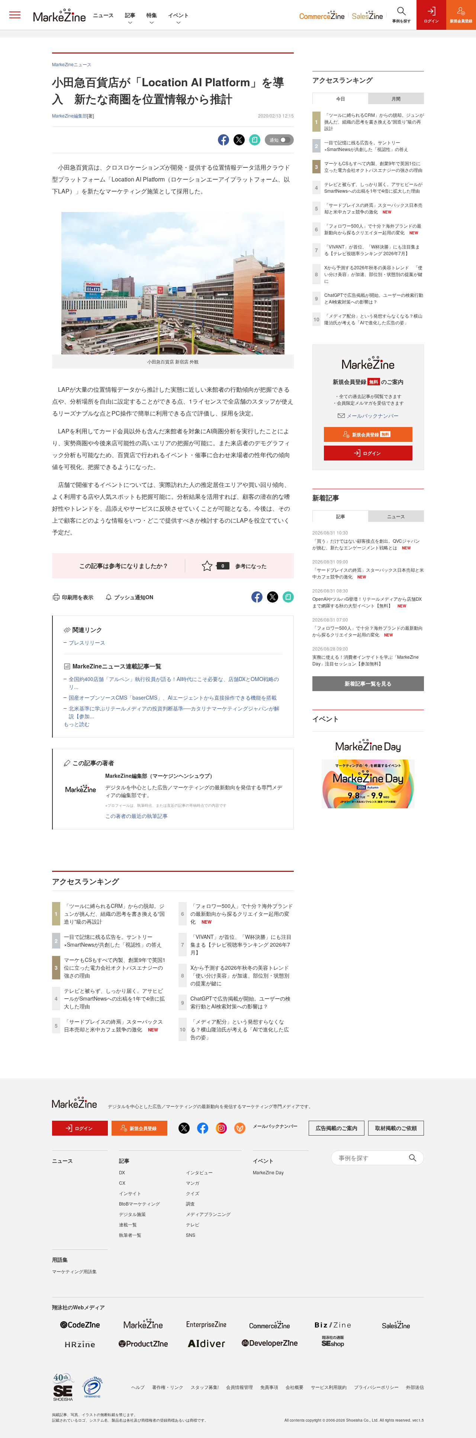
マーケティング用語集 (74, 1271)
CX (122, 1182)
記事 (130, 15)
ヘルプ (138, 1387)
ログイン (372, 453)
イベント (178, 15)
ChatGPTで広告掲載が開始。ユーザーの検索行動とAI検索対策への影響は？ (240, 1002)
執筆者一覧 (130, 1235)
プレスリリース (87, 642)
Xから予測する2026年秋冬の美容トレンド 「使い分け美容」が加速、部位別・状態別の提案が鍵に (242, 975)
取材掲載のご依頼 (396, 1128)
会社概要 (294, 1387)
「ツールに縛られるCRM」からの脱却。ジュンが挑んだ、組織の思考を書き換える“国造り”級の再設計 (114, 913)
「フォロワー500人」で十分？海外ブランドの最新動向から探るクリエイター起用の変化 (241, 913)
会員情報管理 (239, 1387)
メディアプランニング (208, 1214)
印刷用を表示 (77, 597)
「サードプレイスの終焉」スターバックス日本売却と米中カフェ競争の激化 (113, 1025)
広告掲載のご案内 (336, 1128)
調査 (190, 1203)
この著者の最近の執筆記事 (136, 815)
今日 (340, 98)
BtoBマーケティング (139, 1203)
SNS (190, 1235)
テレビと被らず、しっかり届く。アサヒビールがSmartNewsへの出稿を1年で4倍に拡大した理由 (114, 998)
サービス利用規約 (329, 1387)
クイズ (192, 1193)
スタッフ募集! (205, 1387)
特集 (152, 15)
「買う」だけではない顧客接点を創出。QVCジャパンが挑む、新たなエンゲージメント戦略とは (366, 544)
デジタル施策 (132, 1214)
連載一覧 (128, 1224)
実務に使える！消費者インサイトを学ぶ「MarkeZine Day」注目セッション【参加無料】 (365, 660)
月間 (396, 98)
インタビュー (199, 1172)
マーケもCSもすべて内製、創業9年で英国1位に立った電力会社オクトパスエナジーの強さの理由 (114, 967)
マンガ (192, 1182)
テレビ (192, 1224)
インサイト (130, 1193)
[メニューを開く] (15, 15)
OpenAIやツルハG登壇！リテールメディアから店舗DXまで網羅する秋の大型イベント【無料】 (367, 602)
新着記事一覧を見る (368, 683)
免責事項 (269, 1387)
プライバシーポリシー (376, 1387)
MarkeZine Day (268, 1172)
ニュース (103, 15)
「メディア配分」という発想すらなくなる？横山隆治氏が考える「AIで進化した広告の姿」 (239, 1029)
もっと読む (77, 724)
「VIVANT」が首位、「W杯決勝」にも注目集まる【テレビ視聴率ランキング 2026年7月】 (241, 944)
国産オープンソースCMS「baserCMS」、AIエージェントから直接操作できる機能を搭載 (173, 697)
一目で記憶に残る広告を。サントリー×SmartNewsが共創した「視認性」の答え (113, 940)
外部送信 (415, 1387)
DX (122, 1172)
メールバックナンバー (373, 415)
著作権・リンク (167, 1387)
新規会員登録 (370, 434)
